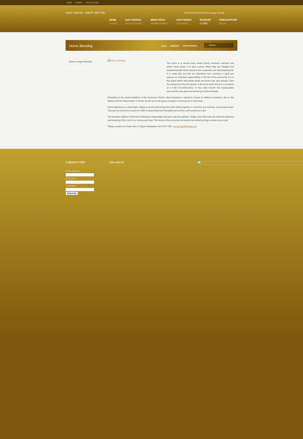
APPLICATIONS (92, 2)
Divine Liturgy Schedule (80, 61)
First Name (71, 178)
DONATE (78, 2)
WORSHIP (174, 45)
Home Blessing (76, 67)
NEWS (69, 2)
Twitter (224, 2)
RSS (219, 2)
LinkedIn (143, 172)
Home (163, 45)
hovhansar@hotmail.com (185, 126)
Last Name (71, 185)
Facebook (229, 2)
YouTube (234, 2)
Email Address (72, 170)
